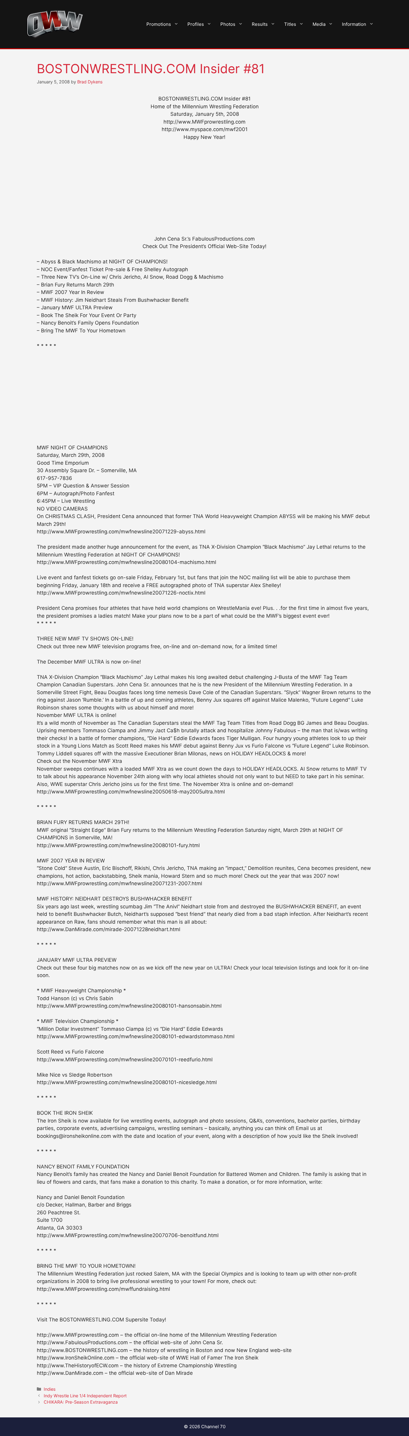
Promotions (158, 24)
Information (354, 24)
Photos (227, 24)
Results (260, 24)
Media (319, 24)
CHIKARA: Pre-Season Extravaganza (81, 1402)
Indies (50, 1389)
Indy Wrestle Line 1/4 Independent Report (85, 1395)
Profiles (195, 24)
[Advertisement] (204, 191)
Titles (290, 24)
